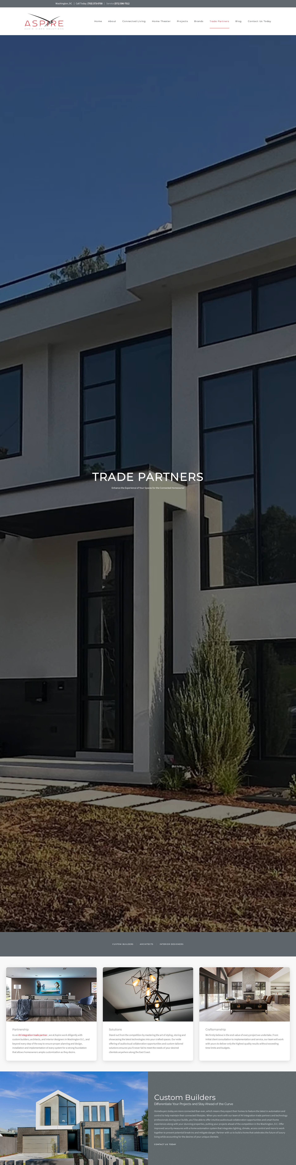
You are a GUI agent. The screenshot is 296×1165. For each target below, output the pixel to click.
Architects (146, 944)
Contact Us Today (259, 21)
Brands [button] (199, 21)
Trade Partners (219, 21)
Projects (182, 21)
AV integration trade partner (32, 1035)
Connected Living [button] (134, 21)
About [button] (112, 21)
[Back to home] (44, 21)
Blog (238, 21)
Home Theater (161, 21)
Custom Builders (123, 944)
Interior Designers (171, 944)
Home (98, 21)
